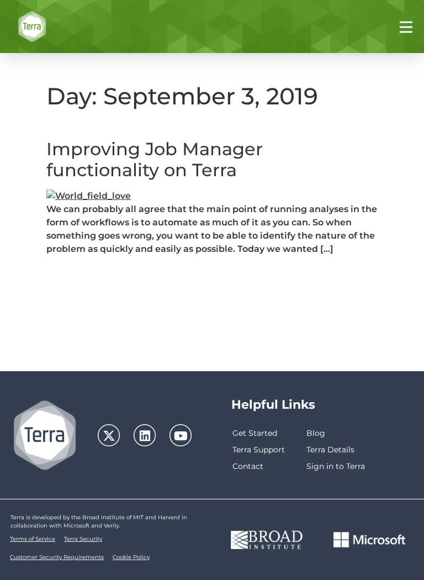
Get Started (254, 433)
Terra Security (83, 538)
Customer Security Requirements (57, 557)
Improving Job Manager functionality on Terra (154, 159)
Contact (247, 466)
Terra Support (258, 450)
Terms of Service (32, 538)
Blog (315, 433)
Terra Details (330, 450)
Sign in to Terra (335, 466)
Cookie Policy (131, 557)
